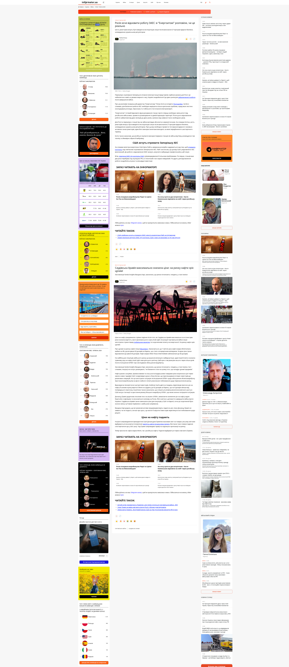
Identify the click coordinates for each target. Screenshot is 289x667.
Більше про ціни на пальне (93, 226)
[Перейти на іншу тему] (206, 2)
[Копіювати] (194, 38)
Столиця (131, 2)
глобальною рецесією (142, 342)
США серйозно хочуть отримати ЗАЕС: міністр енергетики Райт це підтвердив (146, 235)
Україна (118, 2)
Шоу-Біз (145, 2)
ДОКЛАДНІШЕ (94, 153)
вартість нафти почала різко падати (156, 424)
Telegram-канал (136, 223)
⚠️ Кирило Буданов (163, 12)
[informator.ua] (89, 2)
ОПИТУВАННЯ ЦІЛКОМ (94, 510)
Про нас (159, 2)
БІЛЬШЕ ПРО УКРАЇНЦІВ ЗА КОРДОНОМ (94, 663)
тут (122, 225)
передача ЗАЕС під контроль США (131, 156)
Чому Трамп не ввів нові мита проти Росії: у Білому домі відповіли (141, 507)
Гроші (138, 2)
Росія (121, 256)
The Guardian (178, 104)
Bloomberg (144, 349)
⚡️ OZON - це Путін (149, 12)
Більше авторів (216, 228)
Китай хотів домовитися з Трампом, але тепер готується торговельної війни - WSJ (147, 505)
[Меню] (103, 2)
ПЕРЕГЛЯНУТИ (216, 158)
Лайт (152, 2)
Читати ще (217, 426)
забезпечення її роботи (186, 97)
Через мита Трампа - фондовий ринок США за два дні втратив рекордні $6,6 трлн (147, 510)
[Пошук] (210, 2)
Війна (124, 2)
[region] (93, 560)
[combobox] (103, 555)
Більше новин (216, 131)
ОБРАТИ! (94, 337)
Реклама (166, 2)
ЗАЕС (116, 256)
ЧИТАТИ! (94, 596)
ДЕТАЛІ (94, 119)
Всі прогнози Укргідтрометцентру (94, 562)
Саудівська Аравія (134, 528)
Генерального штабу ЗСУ (96, 69)
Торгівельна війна (120, 528)
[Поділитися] (190, 38)
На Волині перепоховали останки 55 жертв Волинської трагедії (132, 216)
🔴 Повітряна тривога (135, 12)
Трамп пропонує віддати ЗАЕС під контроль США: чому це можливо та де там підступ (148, 238)
